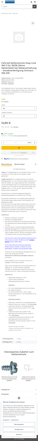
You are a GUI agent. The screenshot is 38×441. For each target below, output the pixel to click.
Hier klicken (33, 304)
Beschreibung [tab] (6, 164)
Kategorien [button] (5, 389)
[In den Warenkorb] (2, 19)
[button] (31, 2)
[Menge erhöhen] (34, 142)
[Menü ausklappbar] (2, 1)
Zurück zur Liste (7, 13)
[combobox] (19, 108)
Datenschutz (14, 420)
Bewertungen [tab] (19, 164)
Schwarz (6, 101)
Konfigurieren (19, 429)
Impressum (6, 420)
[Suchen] (35, 6)
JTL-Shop (22, 439)
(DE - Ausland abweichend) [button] (20, 135)
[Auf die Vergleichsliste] (33, 23)
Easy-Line (11, 82)
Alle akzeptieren (19, 424)
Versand (15, 127)
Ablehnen (19, 434)
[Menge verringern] (3, 142)
